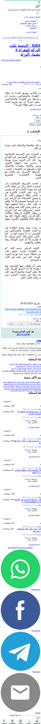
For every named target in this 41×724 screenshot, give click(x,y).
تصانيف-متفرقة (35, 386)
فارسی (6, 38)
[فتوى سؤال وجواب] (38, 7)
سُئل (37, 84)
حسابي (4, 723)
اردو (20, 40)
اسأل (21, 723)
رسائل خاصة (31, 25)
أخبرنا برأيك (22, 334)
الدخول (37, 17)
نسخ (38, 717)
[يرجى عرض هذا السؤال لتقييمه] (27, 458)
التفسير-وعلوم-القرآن (31, 390)
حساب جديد (29, 17)
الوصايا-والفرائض (35, 109)
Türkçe (20, 38)
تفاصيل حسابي (30, 21)
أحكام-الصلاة (21, 390)
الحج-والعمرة (17, 389)
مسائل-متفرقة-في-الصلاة (32, 384)
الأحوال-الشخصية (27, 389)
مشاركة (32, 124)
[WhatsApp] (37, 13)
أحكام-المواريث (13, 390)
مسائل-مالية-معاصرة (23, 382)
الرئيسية (37, 723)
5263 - (25, 49)
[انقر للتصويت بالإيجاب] (23, 86)
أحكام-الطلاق (11, 382)
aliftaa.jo (28, 421)
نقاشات (12, 723)
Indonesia (29, 38)
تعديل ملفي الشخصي (28, 23)
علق (21, 324)
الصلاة (12, 386)
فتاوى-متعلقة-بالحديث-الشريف (24, 387)
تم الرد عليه (34, 314)
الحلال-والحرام (19, 384)
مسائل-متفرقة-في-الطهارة (22, 386)
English (13, 38)
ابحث (29, 723)
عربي (36, 38)
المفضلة (33, 28)
